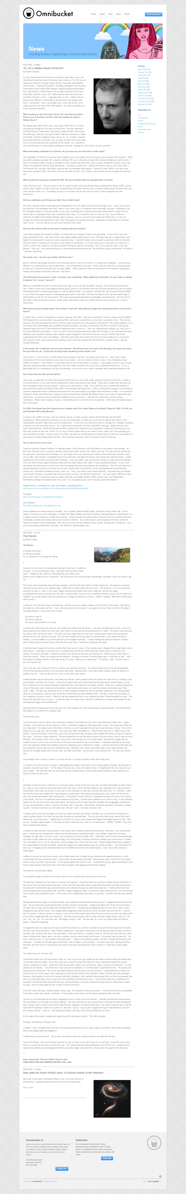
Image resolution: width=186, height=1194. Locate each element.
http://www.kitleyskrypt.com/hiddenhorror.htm (42, 505)
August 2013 (143, 75)
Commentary (143, 118)
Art (139, 115)
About (118, 14)
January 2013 (143, 96)
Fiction (140, 121)
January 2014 (143, 72)
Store (110, 14)
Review (141, 132)
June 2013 (142, 81)
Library (102, 14)
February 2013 (144, 93)
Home (93, 14)
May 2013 (142, 84)
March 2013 (142, 90)
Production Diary (144, 130)
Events (127, 14)
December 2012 (144, 99)
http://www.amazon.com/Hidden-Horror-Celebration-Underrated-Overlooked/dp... (56, 488)
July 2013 (142, 78)
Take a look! (28, 1087)
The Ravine (29, 536)
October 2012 (143, 104)
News (140, 127)
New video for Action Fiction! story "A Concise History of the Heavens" (63, 1072)
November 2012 (144, 101)
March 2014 (142, 69)
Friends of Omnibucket (147, 124)
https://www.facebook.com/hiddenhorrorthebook (43, 497)
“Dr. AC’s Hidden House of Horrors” (43, 68)
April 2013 (142, 87)
